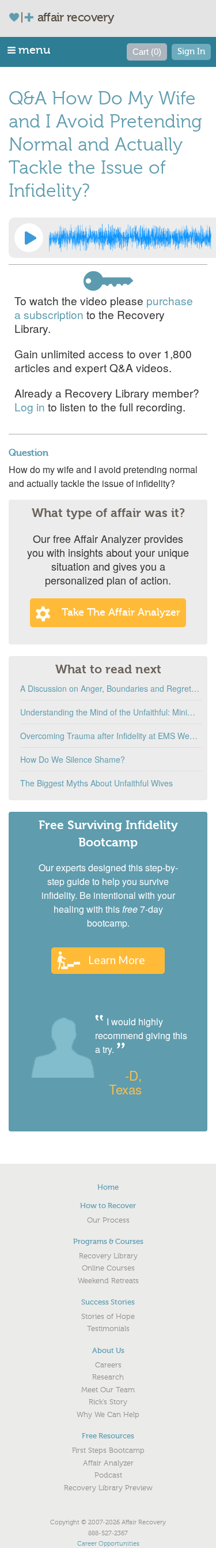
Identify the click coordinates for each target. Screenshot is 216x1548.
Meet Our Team (108, 1390)
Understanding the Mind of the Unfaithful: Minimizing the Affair (111, 712)
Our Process (108, 1220)
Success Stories (108, 1302)
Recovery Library (108, 1256)
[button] (29, 50)
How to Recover (108, 1205)
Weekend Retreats (108, 1281)
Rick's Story (108, 1402)
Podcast (108, 1475)
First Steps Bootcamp (108, 1450)
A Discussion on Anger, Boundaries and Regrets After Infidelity (111, 688)
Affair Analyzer (108, 1463)
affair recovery (75, 17)
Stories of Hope (108, 1317)
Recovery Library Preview (108, 1488)
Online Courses (108, 1268)
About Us (108, 1350)
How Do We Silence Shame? (72, 759)
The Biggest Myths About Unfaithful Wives (96, 783)
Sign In (191, 52)
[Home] (26, 17)
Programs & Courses (108, 1241)
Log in (29, 406)
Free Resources (108, 1435)
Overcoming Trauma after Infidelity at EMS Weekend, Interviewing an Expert (111, 735)
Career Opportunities (108, 1543)
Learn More (116, 959)
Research (108, 1377)
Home (108, 1187)
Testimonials (108, 1329)
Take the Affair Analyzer (121, 612)
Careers (108, 1365)
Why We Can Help (108, 1415)
